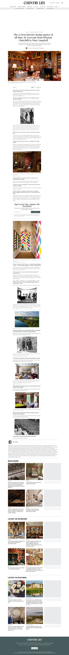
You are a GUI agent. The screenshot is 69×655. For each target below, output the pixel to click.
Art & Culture (42, 6)
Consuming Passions (40, 8)
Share (15, 87)
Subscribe (58, 2)
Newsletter (39, 87)
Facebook (20, 644)
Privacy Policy (40, 643)
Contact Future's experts (24, 643)
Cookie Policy (46, 643)
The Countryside (50, 6)
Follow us (34, 87)
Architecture (29, 6)
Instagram (51, 643)
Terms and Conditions (33, 643)
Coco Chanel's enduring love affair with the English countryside (26, 358)
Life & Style (36, 6)
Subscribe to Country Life (19, 8)
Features (42, 48)
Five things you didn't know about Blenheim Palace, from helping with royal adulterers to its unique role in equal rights (26, 331)
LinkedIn (29, 644)
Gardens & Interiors (21, 6)
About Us (17, 643)
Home (27, 32)
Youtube (24, 644)
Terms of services (23, 214)
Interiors (40, 32)
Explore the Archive (30, 8)
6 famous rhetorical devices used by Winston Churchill (24, 436)
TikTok (32, 644)
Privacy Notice (36, 214)
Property (14, 6)
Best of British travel (50, 8)
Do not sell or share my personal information (42, 644)
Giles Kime (30, 48)
